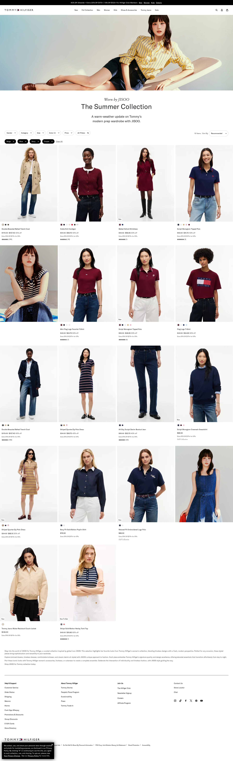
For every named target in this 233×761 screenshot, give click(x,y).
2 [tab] (23, 217)
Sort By (205, 133)
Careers (120, 698)
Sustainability (66, 697)
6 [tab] (38, 217)
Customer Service (11, 688)
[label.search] (216, 10)
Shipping (8, 697)
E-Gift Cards (9, 724)
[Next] (54, 183)
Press (63, 701)
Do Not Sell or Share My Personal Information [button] (78, 745)
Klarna (7, 706)
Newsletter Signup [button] (124, 693)
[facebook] (186, 700)
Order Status (9, 692)
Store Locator (179, 688)
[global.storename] (19, 9)
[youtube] (201, 700)
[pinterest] (196, 700)
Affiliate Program (124, 703)
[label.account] (222, 10)
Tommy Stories (67, 688)
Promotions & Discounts (14, 715)
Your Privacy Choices (12, 756)
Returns (8, 701)
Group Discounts (11, 719)
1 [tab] (19, 217)
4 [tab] (30, 217)
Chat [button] (176, 692)
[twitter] (191, 700)
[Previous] (4, 183)
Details (159, 3)
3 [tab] (27, 217)
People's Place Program (70, 692)
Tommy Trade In (67, 706)
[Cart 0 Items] (227, 10)
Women (147, 3)
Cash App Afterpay (12, 710)
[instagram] (175, 700)
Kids (153, 3)
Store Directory (10, 728)
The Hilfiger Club (123, 688)
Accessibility (146, 745)
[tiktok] (180, 700)
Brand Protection (133, 745)
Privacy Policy (33, 756)
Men (140, 3)
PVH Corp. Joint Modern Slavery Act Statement (111, 745)
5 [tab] (34, 217)
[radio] (3, 224)
